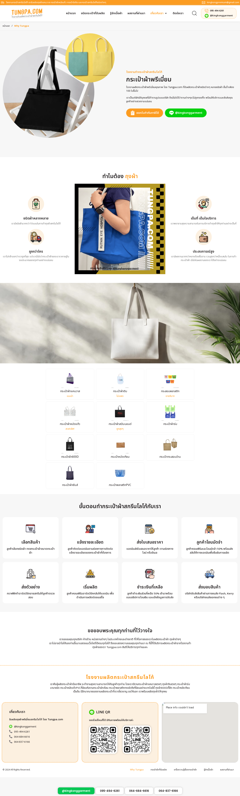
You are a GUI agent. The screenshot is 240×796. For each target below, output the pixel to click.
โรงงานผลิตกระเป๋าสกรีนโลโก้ (120, 677)
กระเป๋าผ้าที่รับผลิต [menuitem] (159, 769)
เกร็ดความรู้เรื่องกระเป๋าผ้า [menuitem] (185, 769)
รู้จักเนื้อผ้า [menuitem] (208, 769)
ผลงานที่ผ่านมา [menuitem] (227, 769)
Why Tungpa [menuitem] (137, 769)
